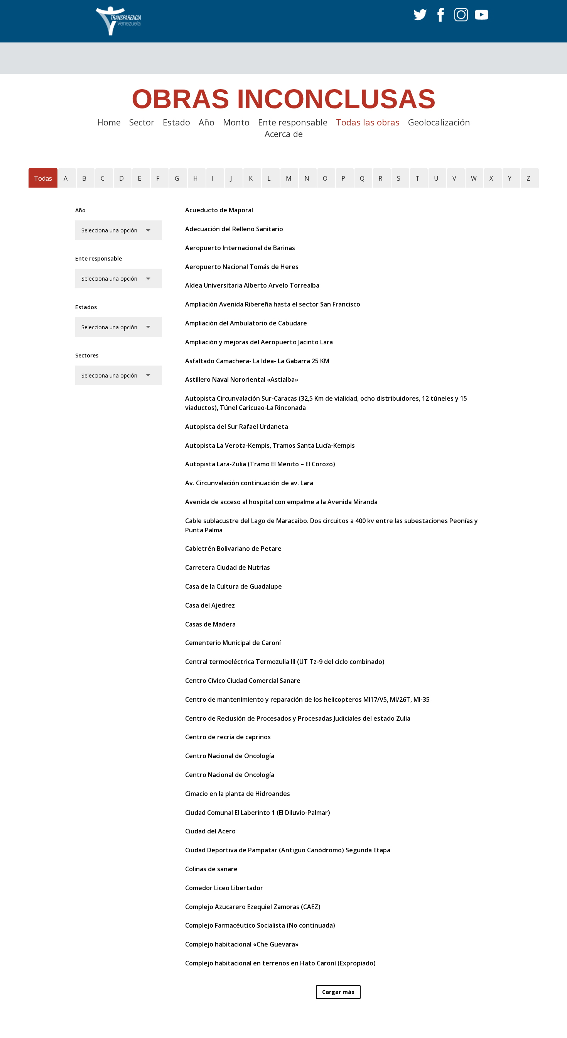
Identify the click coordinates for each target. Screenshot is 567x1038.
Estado (176, 123)
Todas (43, 178)
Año (206, 123)
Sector (141, 123)
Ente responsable (292, 123)
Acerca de (284, 135)
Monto (236, 123)
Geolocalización (439, 123)
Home (109, 123)
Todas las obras (368, 123)
